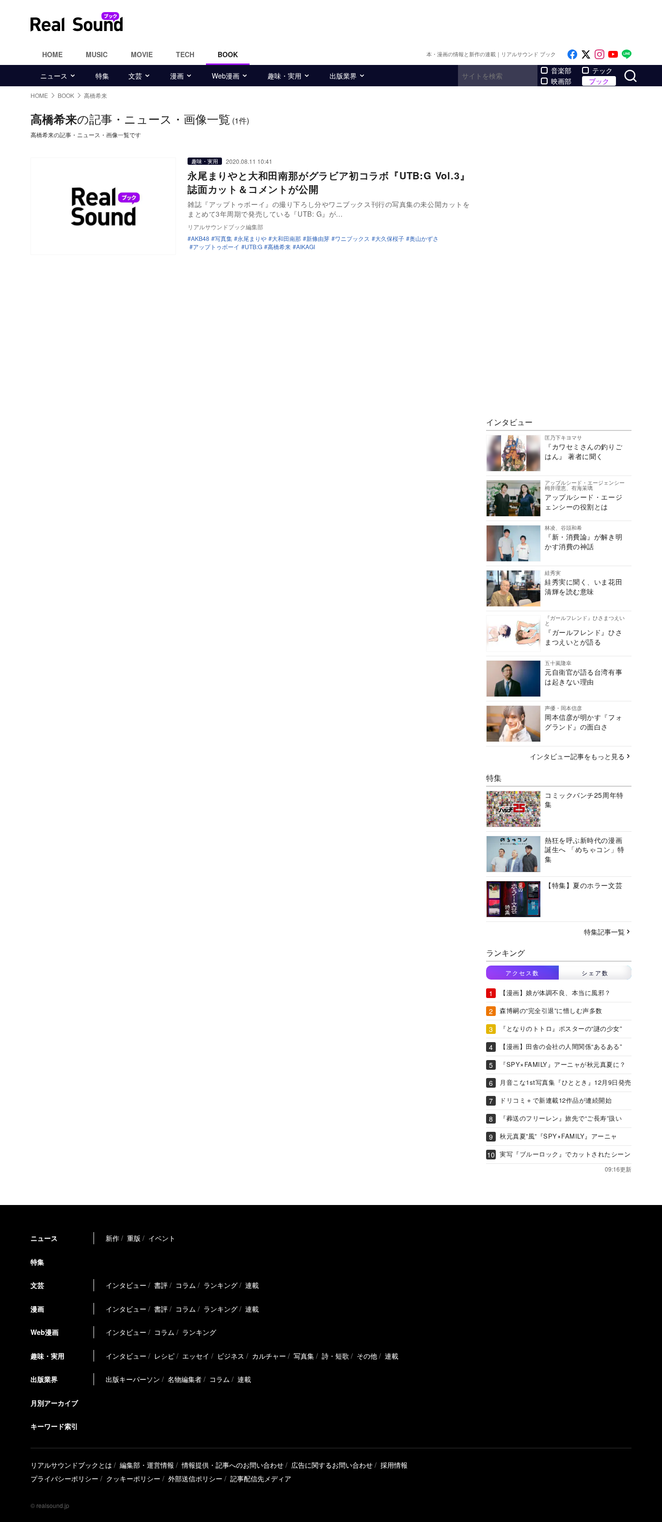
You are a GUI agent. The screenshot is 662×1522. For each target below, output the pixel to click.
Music (97, 54)
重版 (134, 1238)
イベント (161, 1238)
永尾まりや (252, 238)
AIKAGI (305, 247)
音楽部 (561, 70)
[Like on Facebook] (572, 54)
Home (52, 54)
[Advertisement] (396, 22)
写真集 (223, 238)
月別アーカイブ (54, 1403)
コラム (185, 1285)
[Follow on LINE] (626, 54)
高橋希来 (279, 247)
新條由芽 (318, 238)
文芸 (135, 75)
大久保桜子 (389, 238)
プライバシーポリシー (64, 1478)
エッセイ (195, 1356)
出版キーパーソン (133, 1379)
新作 (112, 1238)
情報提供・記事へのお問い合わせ (233, 1465)
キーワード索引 (54, 1426)
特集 (102, 75)
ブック (599, 81)
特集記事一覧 (604, 931)
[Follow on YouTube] (613, 54)
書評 (161, 1285)
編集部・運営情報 (147, 1465)
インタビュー (126, 1285)
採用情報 (394, 1465)
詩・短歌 (335, 1356)
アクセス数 (522, 972)
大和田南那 (286, 238)
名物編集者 (185, 1379)
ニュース (53, 75)
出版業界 (343, 75)
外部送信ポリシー (195, 1478)
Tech (185, 54)
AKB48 (200, 238)
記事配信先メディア (260, 1478)
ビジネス (230, 1356)
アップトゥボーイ (216, 247)
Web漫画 (225, 75)
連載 (252, 1285)
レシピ (164, 1356)
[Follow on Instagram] (599, 54)
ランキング (220, 1285)
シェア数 (595, 972)
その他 (367, 1356)
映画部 (561, 81)
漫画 (177, 75)
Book (228, 54)
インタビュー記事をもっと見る (577, 756)
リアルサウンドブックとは (71, 1465)
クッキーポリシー (133, 1478)
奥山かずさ (424, 238)
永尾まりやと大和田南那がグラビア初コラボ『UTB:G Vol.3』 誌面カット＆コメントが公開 (334, 182)
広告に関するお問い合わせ (332, 1465)
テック (602, 70)
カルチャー (269, 1356)
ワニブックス (352, 238)
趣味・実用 (284, 75)
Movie (142, 54)
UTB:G (253, 247)
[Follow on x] (586, 54)
